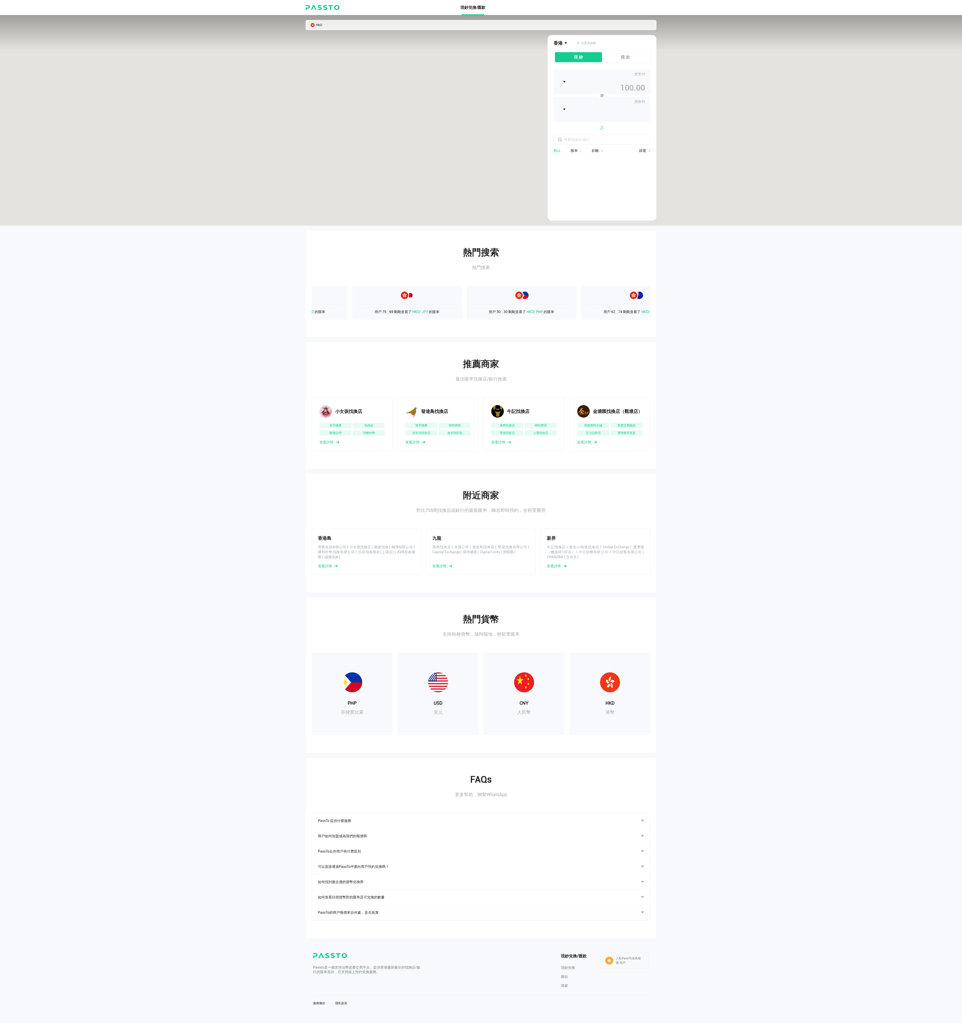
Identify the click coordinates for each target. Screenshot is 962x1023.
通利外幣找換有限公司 (336, 552)
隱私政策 (341, 1003)
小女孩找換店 (360, 547)
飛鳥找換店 (441, 547)
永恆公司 (461, 547)
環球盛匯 (470, 552)
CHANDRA (555, 557)
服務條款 (319, 1003)
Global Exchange (616, 547)
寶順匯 (508, 552)
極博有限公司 (402, 547)
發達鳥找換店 (483, 547)
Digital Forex (490, 552)
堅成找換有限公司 (512, 547)
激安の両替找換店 (584, 547)
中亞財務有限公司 (594, 552)
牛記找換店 (556, 547)
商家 (564, 986)
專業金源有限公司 (332, 547)
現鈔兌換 (568, 968)
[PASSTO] (322, 7)
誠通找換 (331, 557)
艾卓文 (571, 557)
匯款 (564, 977)
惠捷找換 (381, 547)
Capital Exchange (446, 552)
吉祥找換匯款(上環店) (376, 552)
